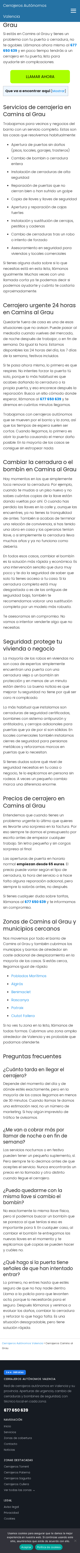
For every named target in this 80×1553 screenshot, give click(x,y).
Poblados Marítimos (28, 975)
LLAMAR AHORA (40, 76)
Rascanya (20, 999)
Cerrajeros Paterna (17, 1472)
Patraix (17, 1007)
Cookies (9, 1519)
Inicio (7, 1426)
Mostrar (58, 91)
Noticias (9, 1450)
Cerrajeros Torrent (16, 1467)
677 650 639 (16, 1410)
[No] (75, 1541)
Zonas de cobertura (18, 1438)
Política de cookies (49, 1547)
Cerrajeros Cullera (16, 1484)
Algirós (17, 983)
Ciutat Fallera (23, 1015)
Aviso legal (11, 1507)
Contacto (10, 1444)
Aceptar (26, 1547)
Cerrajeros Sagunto (17, 1478)
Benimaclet (21, 991)
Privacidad (11, 1513)
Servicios (10, 1432)
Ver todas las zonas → (19, 1490)
